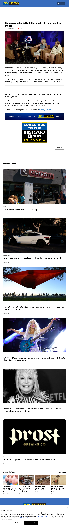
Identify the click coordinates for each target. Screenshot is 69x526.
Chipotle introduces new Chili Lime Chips (20, 209)
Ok (67, 507)
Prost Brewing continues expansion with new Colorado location (30, 460)
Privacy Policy (47, 516)
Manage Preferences (16, 522)
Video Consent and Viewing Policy (29, 517)
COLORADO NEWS (9, 20)
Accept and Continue (31, 522)
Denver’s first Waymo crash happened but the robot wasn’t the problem (33, 258)
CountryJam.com (45, 110)
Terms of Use (39, 516)
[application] (34, 47)
